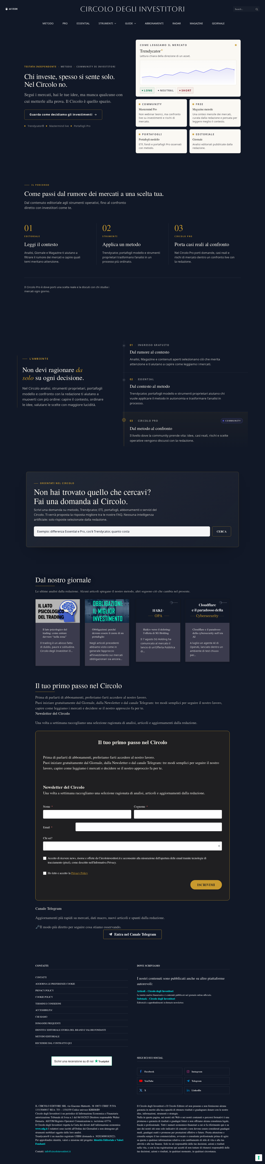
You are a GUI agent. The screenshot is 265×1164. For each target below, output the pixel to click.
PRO (65, 23)
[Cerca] (257, 9)
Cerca (222, 531)
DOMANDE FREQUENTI (47, 1023)
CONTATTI (41, 977)
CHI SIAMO (41, 1016)
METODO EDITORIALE (47, 1036)
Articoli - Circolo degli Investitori (155, 991)
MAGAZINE (196, 23)
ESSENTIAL (83, 23)
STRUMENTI (106, 23)
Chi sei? (47, 838)
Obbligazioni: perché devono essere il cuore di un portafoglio (108, 633)
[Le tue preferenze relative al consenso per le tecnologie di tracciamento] (258, 1157)
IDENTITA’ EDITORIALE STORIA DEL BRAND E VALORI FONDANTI (70, 1030)
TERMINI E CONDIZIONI (48, 1003)
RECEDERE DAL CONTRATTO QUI (53, 1043)
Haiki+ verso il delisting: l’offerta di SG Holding (157, 631)
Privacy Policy (79, 873)
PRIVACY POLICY (44, 990)
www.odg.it (41, 1128)
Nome (46, 806)
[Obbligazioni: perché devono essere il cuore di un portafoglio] (107, 611)
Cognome (139, 806)
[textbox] (132, 846)
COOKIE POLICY (44, 997)
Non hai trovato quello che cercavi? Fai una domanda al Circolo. (92, 496)
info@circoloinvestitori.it (58, 1151)
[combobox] (132, 846)
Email (46, 827)
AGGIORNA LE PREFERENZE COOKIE (55, 983)
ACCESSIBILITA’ (44, 1010)
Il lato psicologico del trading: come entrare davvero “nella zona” (55, 633)
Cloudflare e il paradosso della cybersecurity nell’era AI (208, 633)
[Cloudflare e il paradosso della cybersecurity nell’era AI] (207, 611)
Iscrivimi (206, 884)
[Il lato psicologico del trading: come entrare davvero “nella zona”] (58, 611)
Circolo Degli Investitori (132, 9)
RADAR (177, 23)
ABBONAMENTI (154, 23)
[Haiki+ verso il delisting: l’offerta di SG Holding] (158, 611)
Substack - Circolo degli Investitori (156, 998)
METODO (48, 23)
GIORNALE (218, 23)
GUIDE (129, 23)
